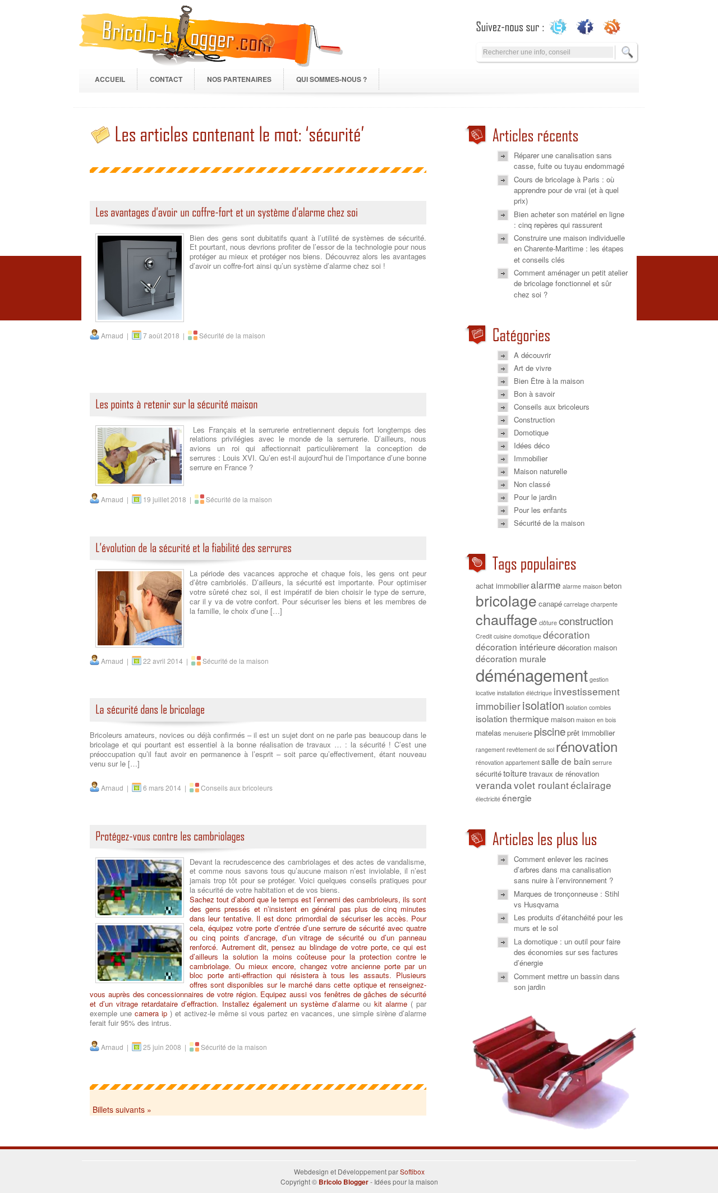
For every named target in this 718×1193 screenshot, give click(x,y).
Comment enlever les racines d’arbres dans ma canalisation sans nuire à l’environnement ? (563, 870)
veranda (494, 785)
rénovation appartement (508, 762)
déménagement (532, 674)
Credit (484, 636)
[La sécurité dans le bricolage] (258, 713)
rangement (490, 749)
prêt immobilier (591, 732)
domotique (527, 636)
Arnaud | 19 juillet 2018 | (147, 499)
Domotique (531, 432)
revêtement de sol (530, 749)
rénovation (587, 746)
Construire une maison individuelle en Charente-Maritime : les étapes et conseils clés (569, 248)
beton (613, 585)
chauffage (506, 619)
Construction (534, 419)
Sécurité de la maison (232, 335)
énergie (517, 797)
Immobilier (530, 458)
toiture (515, 773)
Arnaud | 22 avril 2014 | (145, 661)
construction (586, 620)
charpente (604, 604)
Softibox (412, 1171)
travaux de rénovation (564, 773)
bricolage (506, 600)
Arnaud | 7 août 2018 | (143, 335)
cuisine (503, 636)
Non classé (532, 484)
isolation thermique (512, 718)
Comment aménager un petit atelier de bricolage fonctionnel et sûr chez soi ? (571, 283)
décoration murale (511, 658)
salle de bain (566, 761)
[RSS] (612, 26)
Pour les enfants (540, 509)
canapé (550, 603)
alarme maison (582, 586)
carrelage (576, 604)
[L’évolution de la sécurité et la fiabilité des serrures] (258, 551)
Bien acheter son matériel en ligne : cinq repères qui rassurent (569, 219)
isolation (543, 705)
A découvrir (532, 355)
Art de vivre (532, 368)
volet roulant (541, 785)
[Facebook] (585, 26)
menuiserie (517, 733)
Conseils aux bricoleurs (237, 787)
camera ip (151, 1013)
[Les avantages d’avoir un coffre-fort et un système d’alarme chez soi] (258, 216)
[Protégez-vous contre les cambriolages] (258, 840)
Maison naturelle (540, 471)
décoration (566, 634)
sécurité (488, 773)
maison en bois (596, 719)
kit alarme (390, 1003)
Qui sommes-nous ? (331, 79)
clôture (548, 622)
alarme (546, 584)
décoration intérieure (516, 646)
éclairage (590, 785)
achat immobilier (502, 585)
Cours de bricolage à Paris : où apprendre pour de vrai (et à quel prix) (566, 190)
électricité (488, 799)
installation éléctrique (524, 693)
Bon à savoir (534, 393)
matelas (488, 732)
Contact (166, 79)
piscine (549, 731)
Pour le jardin (535, 497)
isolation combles (588, 707)
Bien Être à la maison (549, 380)
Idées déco (532, 445)
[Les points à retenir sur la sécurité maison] (258, 408)
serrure (602, 762)
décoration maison (587, 647)
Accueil (110, 79)
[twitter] (558, 26)
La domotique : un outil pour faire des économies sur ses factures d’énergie (567, 952)
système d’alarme (330, 1003)
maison (562, 719)
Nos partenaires (239, 79)
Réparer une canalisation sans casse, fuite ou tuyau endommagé (569, 160)
